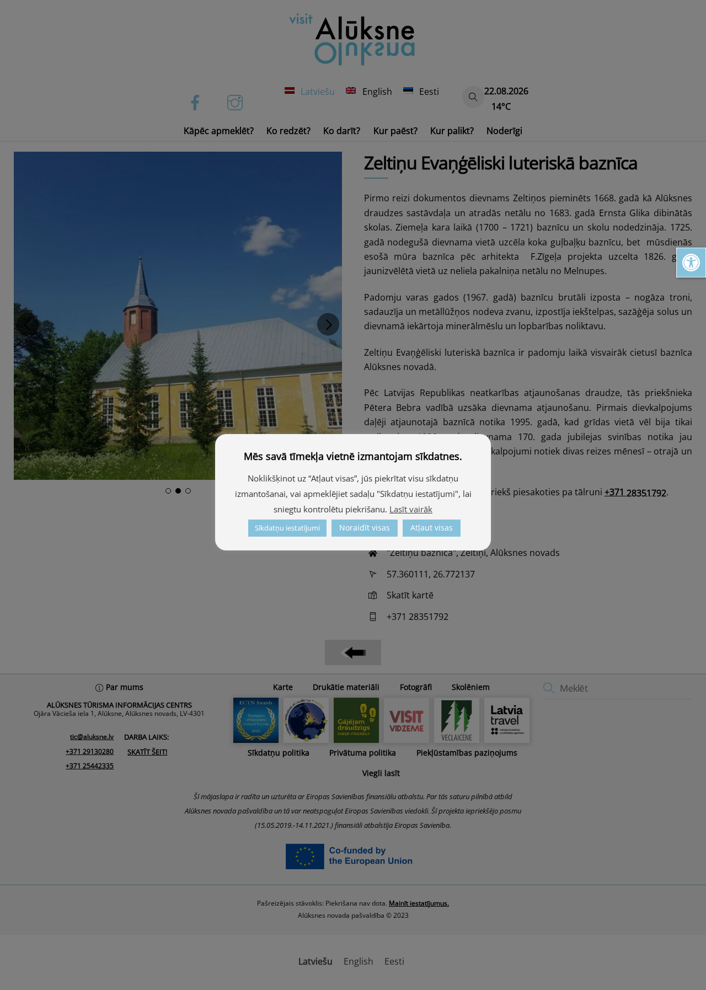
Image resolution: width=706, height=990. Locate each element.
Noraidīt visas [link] (364, 527)
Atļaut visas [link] (431, 527)
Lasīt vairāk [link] (410, 509)
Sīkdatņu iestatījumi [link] (287, 528)
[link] (691, 262)
